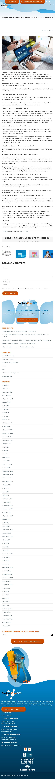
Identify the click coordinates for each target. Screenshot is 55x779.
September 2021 (8, 536)
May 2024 (6, 454)
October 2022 (7, 512)
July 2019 (6, 560)
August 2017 (7, 588)
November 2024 (8, 433)
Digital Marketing (8, 359)
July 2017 (6, 591)
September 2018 (8, 567)
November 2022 (8, 509)
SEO (21, 231)
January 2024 (7, 467)
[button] (3, 254)
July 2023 (6, 488)
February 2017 (7, 608)
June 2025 (6, 409)
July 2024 (6, 447)
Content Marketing (8, 355)
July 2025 (6, 406)
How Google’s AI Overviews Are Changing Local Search (19, 331)
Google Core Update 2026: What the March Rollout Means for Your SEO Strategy (27, 340)
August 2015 (7, 626)
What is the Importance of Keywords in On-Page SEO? (19, 343)
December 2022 (8, 505)
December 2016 (8, 615)
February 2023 (7, 498)
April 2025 (6, 416)
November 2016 (8, 619)
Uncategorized (7, 376)
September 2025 (8, 399)
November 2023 (8, 474)
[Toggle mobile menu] (53, 4)
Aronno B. (6, 231)
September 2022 (8, 516)
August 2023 (7, 485)
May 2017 (6, 598)
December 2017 (8, 574)
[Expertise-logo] (27, 766)
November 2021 (8, 529)
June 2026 (6, 385)
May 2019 (6, 564)
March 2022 (6, 526)
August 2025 (7, 402)
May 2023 (6, 495)
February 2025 (7, 423)
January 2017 (7, 612)
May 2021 (6, 550)
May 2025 (6, 412)
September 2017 (8, 584)
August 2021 (7, 540)
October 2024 (7, 436)
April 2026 (6, 388)
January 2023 (7, 502)
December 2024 (8, 430)
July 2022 (6, 522)
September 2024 (8, 440)
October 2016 (7, 622)
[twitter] (29, 749)
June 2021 (6, 547)
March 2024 (6, 461)
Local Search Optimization (11, 362)
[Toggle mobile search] (50, 4)
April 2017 (6, 602)
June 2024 (6, 450)
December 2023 (8, 471)
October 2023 (7, 478)
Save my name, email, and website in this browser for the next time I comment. (27, 288)
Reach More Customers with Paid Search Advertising (18, 347)
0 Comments (25, 231)
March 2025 (6, 419)
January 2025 (7, 426)
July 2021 (6, 543)
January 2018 (7, 571)
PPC (4, 366)
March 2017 (6, 605)
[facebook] (25, 749)
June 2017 (6, 595)
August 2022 (7, 519)
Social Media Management (11, 373)
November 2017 (8, 578)
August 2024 (7, 443)
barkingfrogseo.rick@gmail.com (10, 745)
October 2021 (7, 533)
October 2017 (7, 581)
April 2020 (6, 557)
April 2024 (6, 457)
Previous (44, 31)
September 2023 (8, 481)
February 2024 (7, 464)
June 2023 (6, 492)
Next (50, 31)
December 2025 (8, 392)
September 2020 (8, 553)
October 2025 (7, 395)
